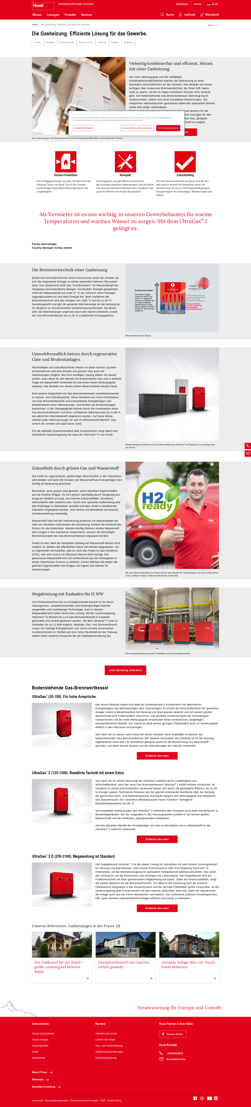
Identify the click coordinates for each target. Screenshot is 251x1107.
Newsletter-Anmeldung (43, 1086)
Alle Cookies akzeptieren (168, 128)
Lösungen (53, 14)
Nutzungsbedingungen (57, 1100)
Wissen (37, 14)
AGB (102, 1100)
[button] (125, 670)
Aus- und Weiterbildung (109, 1045)
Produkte (70, 14)
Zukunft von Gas (86, 42)
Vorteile (37, 42)
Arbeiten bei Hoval (106, 1033)
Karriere (197, 4)
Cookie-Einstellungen (83, 128)
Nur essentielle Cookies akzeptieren (137, 128)
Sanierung (102, 42)
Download (50, 42)
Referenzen (128, 42)
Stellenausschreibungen (109, 1051)
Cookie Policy (114, 1100)
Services (86, 14)
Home (35, 24)
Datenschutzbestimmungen (84, 1100)
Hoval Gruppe (40, 1039)
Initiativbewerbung (105, 1057)
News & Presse (39, 1072)
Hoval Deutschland (43, 1033)
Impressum (37, 1100)
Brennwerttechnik (66, 42)
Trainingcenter (40, 1045)
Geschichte (38, 1057)
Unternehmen (182, 4)
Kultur (35, 1051)
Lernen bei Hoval (105, 1039)
